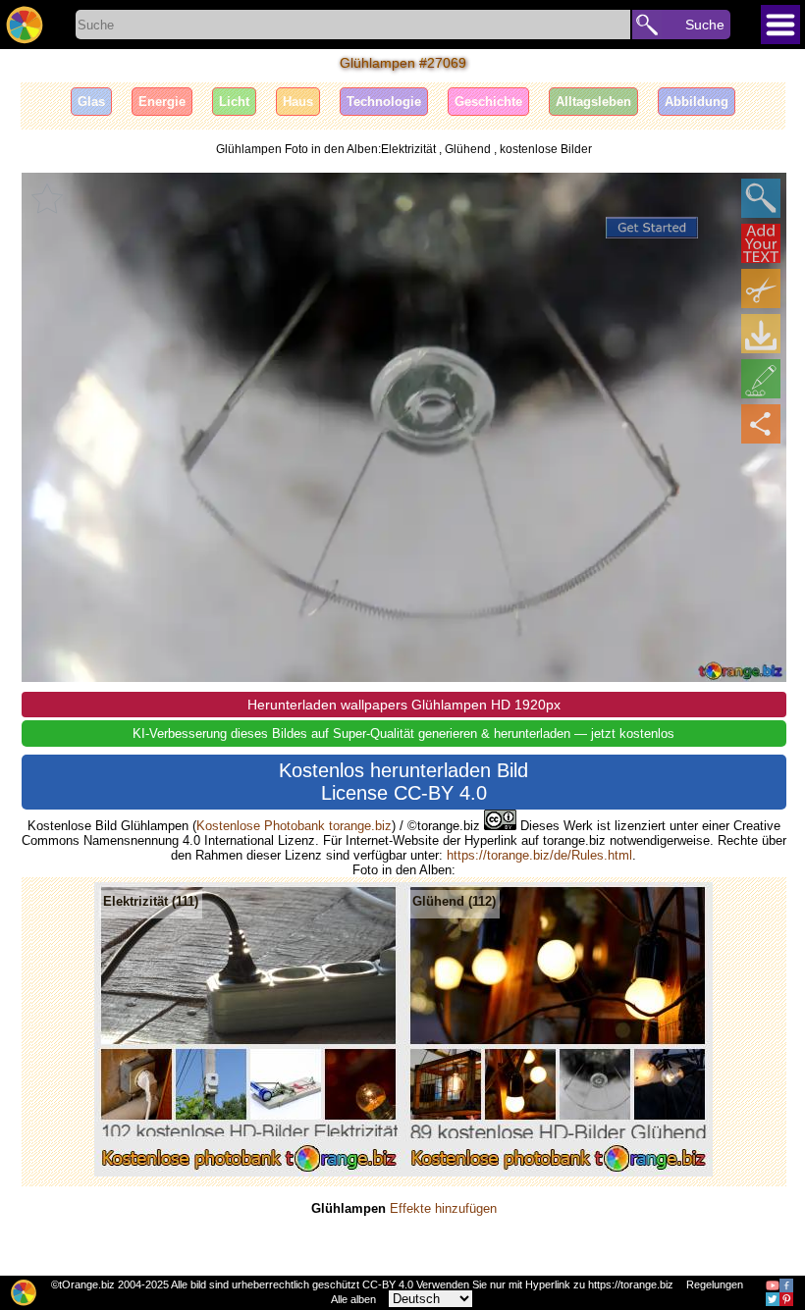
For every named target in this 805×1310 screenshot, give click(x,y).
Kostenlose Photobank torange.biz (294, 825)
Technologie (384, 101)
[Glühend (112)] (558, 1172)
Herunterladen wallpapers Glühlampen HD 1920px (404, 704)
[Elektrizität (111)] (248, 1172)
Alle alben (353, 1299)
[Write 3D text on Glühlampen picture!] (760, 243)
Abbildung (696, 101)
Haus (298, 101)
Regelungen (714, 1284)
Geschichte (488, 101)
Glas (91, 101)
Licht (234, 101)
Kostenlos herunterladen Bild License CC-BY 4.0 (403, 782)
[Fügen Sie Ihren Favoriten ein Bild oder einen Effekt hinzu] (47, 198)
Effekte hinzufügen (443, 1208)
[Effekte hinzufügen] (760, 378)
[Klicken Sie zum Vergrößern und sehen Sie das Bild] (760, 198)
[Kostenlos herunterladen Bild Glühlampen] (760, 333)
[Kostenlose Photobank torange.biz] (24, 24)
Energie (162, 101)
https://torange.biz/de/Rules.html (539, 855)
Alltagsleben (593, 101)
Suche (704, 24)
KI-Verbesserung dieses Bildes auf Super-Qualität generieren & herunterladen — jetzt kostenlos (403, 733)
